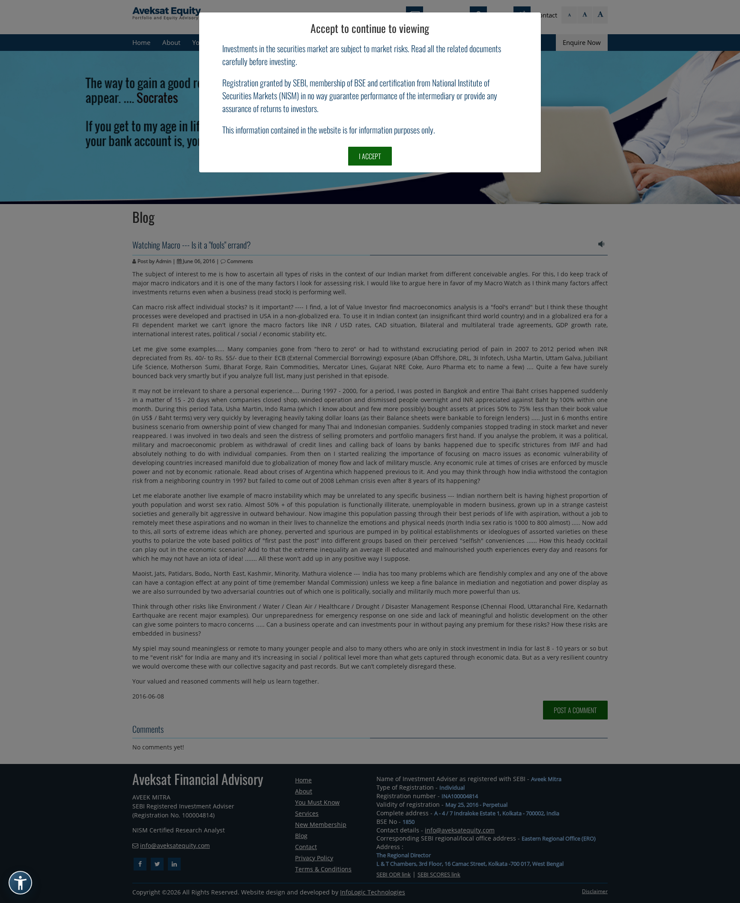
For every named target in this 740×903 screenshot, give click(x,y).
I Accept (370, 156)
